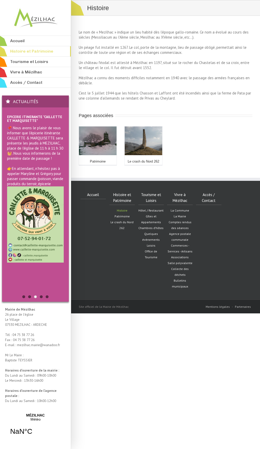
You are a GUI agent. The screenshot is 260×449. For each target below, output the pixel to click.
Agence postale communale (180, 237)
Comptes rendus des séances (180, 225)
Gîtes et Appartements (151, 219)
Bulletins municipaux (180, 283)
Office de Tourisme (151, 254)
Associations (180, 257)
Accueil (93, 194)
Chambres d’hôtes (151, 228)
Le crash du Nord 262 (143, 161)
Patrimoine (98, 161)
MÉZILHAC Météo (35, 427)
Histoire (122, 210)
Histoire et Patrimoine (122, 197)
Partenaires (243, 307)
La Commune (180, 210)
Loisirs (151, 245)
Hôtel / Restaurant (151, 210)
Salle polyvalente (180, 263)
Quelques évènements (151, 237)
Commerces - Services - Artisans (180, 248)
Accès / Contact (209, 197)
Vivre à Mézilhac (179, 197)
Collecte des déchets (180, 272)
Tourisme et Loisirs (151, 197)
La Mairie (180, 216)
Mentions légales (218, 307)
